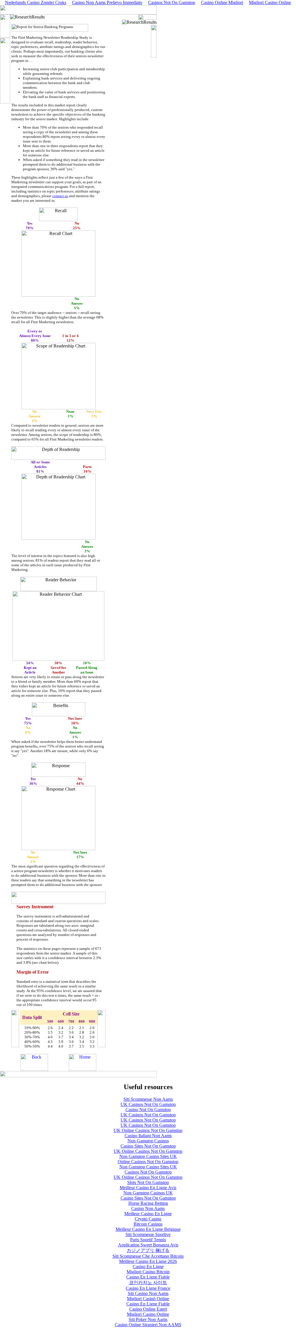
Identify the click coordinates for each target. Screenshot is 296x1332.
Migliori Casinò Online (148, 1298)
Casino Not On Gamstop (148, 1109)
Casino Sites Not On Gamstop (148, 1146)
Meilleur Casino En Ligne (148, 1213)
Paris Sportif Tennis (148, 1239)
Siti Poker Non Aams (148, 1319)
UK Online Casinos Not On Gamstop (148, 1130)
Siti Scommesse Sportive (148, 1234)
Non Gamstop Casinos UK (148, 1192)
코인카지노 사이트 (148, 1282)
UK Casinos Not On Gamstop (148, 1104)
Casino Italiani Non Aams (148, 1135)
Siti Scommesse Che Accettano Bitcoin (148, 1256)
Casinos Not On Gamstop (148, 1172)
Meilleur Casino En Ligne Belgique (148, 1229)
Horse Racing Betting (148, 1203)
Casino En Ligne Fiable (148, 1276)
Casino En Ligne (148, 1266)
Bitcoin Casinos (148, 1224)
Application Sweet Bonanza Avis (148, 1244)
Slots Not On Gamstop (148, 1182)
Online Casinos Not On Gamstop (148, 1161)
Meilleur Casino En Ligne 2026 (148, 1261)
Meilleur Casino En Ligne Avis (148, 1187)
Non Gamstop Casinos (148, 1140)
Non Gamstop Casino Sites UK (148, 1156)
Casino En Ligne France (148, 1288)
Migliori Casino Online (148, 1314)
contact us (60, 196)
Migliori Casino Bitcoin (148, 1271)
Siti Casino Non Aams (148, 1293)
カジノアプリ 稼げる (148, 1250)
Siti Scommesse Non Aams (148, 1099)
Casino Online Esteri (148, 1309)
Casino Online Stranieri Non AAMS (148, 1324)
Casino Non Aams (148, 1208)
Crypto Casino (148, 1218)
